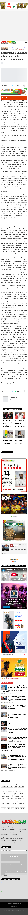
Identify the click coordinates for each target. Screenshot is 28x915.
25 (6, 871)
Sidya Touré (11, 806)
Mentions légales (17, 903)
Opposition (14, 803)
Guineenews (16, 796)
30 (25, 871)
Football (3, 796)
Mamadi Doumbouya (14, 801)
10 (3, 866)
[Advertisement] (14, 26)
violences (17, 808)
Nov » (5, 875)
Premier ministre (21, 803)
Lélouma (3, 801)
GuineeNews (3, 555)
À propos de (9, 903)
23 (25, 869)
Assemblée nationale (6, 788)
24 (3, 871)
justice (3, 798)
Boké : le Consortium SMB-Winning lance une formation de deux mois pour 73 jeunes (17, 739)
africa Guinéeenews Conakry (11, 784)
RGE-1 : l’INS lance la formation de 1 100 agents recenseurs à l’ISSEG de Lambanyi (17, 707)
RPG (2, 806)
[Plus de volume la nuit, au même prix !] (4, 723)
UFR (12, 808)
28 (17, 871)
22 (21, 869)
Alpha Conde (21, 786)
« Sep (2, 875)
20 (14, 869)
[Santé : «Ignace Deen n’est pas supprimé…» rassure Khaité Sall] (20, 434)
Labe (23, 798)
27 (14, 871)
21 (17, 869)
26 (10, 871)
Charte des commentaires (11, 905)
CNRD (3, 791)
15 (21, 866)
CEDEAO (13, 788)
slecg (21, 806)
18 (6, 869)
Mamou (21, 801)
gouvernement (9, 796)
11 (6, 866)
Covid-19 (3, 793)
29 (21, 871)
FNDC (21, 793)
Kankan (7, 798)
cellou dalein (19, 788)
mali (7, 801)
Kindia (19, 798)
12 (10, 866)
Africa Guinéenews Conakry (7, 786)
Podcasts (7, 555)
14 (17, 866)
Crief (8, 793)
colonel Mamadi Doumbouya (11, 791)
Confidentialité (14, 906)
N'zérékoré (8, 803)
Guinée (21, 796)
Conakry (20, 791)
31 (3, 873)
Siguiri (17, 806)
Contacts (20, 905)
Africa (3, 784)
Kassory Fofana (14, 798)
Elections (17, 793)
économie (4, 810)
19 (10, 869)
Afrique (15, 786)
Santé (6, 806)
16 (25, 866)
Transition (3, 808)
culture (12, 793)
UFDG (8, 808)
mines (3, 803)
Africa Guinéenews (22, 784)
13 (14, 866)
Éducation (22, 808)
